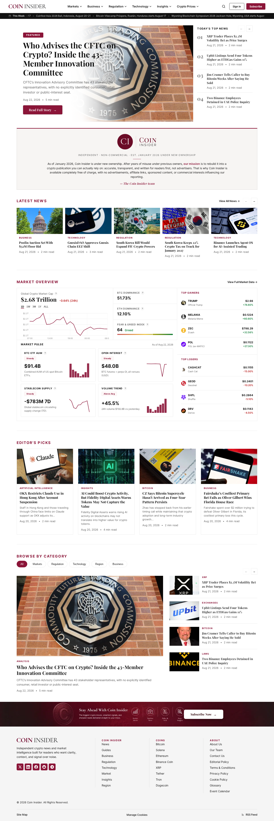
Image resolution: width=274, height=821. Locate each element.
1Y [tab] (39, 306)
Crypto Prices (186, 6)
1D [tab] (22, 306)
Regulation (116, 6)
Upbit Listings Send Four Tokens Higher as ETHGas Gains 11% (229, 57)
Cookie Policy (218, 779)
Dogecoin (162, 785)
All (21, 564)
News (105, 744)
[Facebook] (36, 767)
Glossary (215, 785)
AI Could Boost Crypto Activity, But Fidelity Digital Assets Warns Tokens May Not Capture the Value (106, 499)
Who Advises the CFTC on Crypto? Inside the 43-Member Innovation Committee (69, 59)
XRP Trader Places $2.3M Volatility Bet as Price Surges (227, 38)
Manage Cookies (137, 814)
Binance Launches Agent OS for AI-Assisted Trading (233, 245)
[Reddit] (44, 767)
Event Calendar (220, 791)
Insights (162, 6)
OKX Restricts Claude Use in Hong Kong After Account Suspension (42, 497)
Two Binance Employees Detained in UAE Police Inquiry (228, 100)
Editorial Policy (219, 762)
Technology (140, 6)
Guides (106, 750)
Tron (159, 779)
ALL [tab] (46, 306)
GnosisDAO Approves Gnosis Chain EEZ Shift (88, 245)
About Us (216, 744)
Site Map (22, 814)
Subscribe (256, 6)
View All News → (229, 201)
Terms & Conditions (222, 767)
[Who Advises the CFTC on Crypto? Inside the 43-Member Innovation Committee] (131, 73)
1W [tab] (28, 306)
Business (93, 6)
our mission (192, 163)
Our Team (216, 750)
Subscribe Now (204, 714)
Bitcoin (160, 744)
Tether (160, 773)
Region (99, 564)
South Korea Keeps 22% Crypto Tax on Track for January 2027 (182, 247)
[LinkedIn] (28, 767)
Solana (160, 750)
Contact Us (217, 755)
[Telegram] (52, 767)
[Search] (223, 6)
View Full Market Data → (242, 282)
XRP (158, 767)
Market (106, 773)
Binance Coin (164, 762)
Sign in (237, 6)
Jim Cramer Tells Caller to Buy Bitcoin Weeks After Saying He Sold (228, 79)
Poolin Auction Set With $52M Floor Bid (36, 245)
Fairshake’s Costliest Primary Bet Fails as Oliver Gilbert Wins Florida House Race (228, 497)
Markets (73, 6)
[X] (20, 767)
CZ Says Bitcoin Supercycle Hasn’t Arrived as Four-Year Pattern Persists (164, 497)
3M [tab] (34, 306)
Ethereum (162, 755)
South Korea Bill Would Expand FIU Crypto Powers (135, 245)
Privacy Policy (219, 773)
